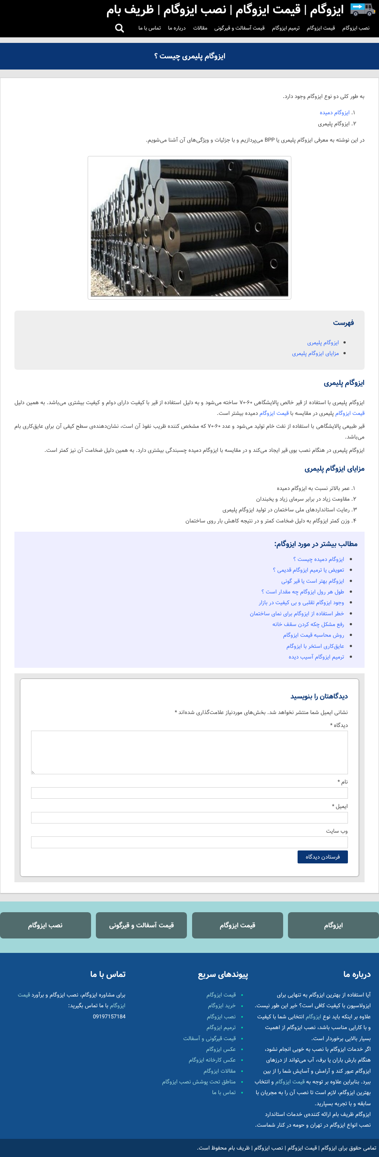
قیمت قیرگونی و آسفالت (209, 1038)
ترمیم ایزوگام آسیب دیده (316, 657)
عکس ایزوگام (221, 1049)
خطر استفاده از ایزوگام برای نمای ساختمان (297, 613)
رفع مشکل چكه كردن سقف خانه (308, 624)
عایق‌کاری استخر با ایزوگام (315, 646)
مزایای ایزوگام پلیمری (315, 353)
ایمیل (340, 806)
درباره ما (177, 28)
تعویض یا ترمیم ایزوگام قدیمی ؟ (308, 570)
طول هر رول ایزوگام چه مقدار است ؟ (302, 591)
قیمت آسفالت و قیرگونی (239, 28)
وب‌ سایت (337, 831)
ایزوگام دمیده (335, 112)
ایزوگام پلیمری (323, 342)
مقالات (200, 28)
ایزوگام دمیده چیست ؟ (318, 559)
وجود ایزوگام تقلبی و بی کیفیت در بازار (301, 602)
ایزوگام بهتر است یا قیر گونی (312, 581)
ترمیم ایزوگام (286, 28)
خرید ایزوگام (222, 1005)
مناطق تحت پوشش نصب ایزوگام (199, 1081)
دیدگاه (339, 725)
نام (343, 781)
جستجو (119, 28)
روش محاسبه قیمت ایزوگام (313, 635)
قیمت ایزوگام (321, 28)
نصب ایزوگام (355, 28)
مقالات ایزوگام (220, 1071)
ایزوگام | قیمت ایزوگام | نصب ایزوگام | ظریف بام (282, 1148)
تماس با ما (149, 28)
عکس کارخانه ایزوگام (212, 1060)
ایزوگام (333, 925)
